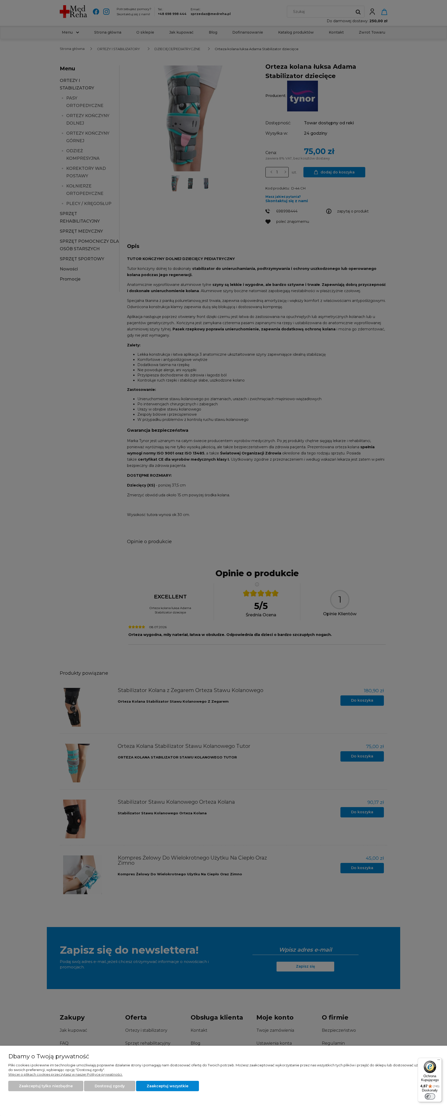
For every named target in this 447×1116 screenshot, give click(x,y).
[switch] (430, 1096)
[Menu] (439, 1061)
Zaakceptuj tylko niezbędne (46, 1086)
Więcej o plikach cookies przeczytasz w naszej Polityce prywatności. (65, 1074)
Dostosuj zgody (110, 1086)
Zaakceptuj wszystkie (167, 1086)
